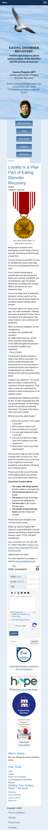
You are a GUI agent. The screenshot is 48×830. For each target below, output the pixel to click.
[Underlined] (18, 592)
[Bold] (11, 592)
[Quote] (21, 592)
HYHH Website (14, 795)
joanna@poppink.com (26, 561)
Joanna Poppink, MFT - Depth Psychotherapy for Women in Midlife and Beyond (24, 89)
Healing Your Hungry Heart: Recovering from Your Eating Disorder (23, 547)
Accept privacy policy (20, 620)
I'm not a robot (20, 626)
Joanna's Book (14, 798)
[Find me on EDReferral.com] (24, 689)
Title (12, 587)
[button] (45, 2)
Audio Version (24, 745)
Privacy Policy (14, 823)
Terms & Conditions (16, 813)
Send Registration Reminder (20, 780)
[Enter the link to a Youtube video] (25, 592)
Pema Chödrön (15, 352)
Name (16, 577)
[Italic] (15, 592)
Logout (11, 774)
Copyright (12, 827)
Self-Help (20, 190)
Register (11, 782)
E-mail (19, 582)
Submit (14, 633)
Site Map (12, 818)
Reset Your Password (17, 777)
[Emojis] (28, 592)
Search (35, 641)
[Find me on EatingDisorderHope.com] (24, 681)
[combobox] (18, 160)
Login (10, 771)
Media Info (12, 801)
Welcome (12, 792)
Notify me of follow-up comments (21, 615)
